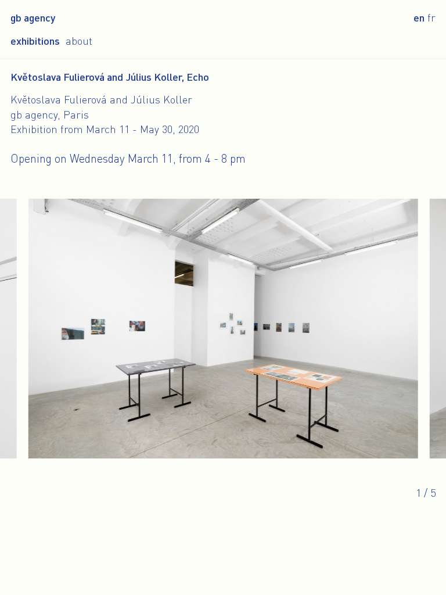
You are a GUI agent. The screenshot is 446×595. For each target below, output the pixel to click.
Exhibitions (35, 40)
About (79, 40)
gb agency (32, 17)
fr (431, 17)
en (419, 17)
